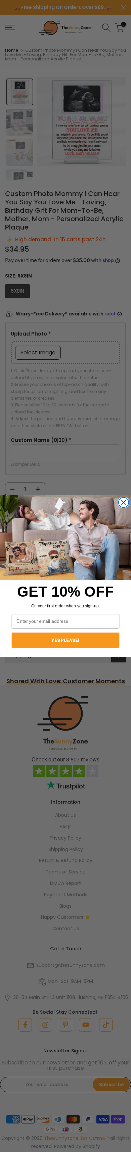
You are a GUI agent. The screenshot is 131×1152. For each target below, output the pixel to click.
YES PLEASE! (65, 640)
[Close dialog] (124, 502)
